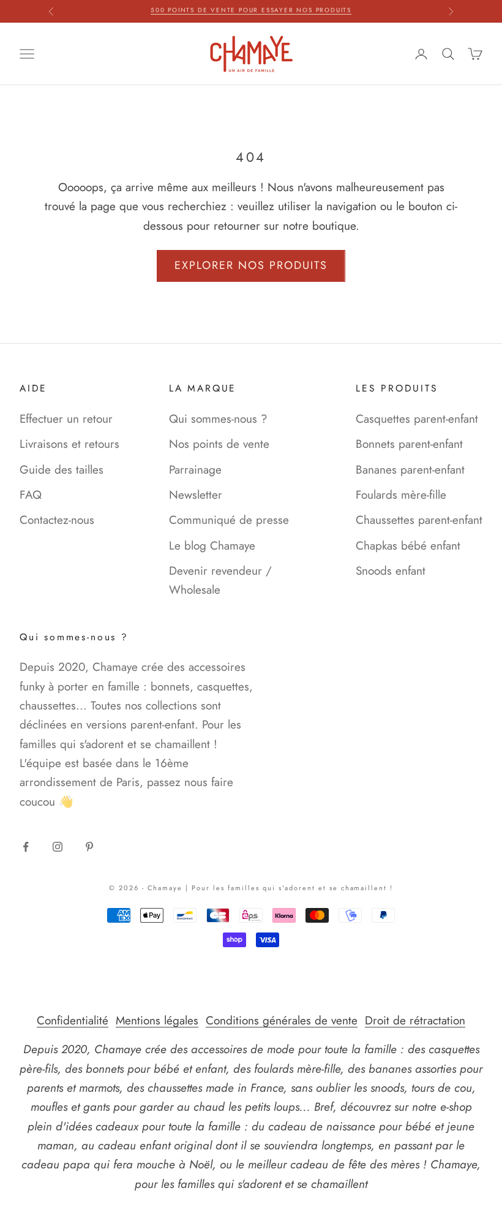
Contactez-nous (57, 520)
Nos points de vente (219, 444)
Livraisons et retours (69, 444)
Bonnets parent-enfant (409, 444)
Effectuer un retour (66, 418)
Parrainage (195, 469)
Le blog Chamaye (212, 545)
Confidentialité (72, 1020)
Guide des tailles (61, 469)
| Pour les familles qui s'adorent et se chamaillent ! (289, 888)
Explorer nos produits (251, 265)
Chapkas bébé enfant (408, 545)
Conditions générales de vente (282, 1020)
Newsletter (195, 494)
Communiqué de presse (229, 520)
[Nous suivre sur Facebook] (26, 847)
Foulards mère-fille (401, 494)
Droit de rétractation (415, 1020)
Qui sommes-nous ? (218, 418)
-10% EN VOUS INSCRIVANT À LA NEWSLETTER (251, 11)
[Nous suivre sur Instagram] (57, 847)
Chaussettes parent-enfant (419, 520)
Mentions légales (157, 1020)
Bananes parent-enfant (410, 469)
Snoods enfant (390, 570)
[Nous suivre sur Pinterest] (89, 847)
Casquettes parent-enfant (417, 418)
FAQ (31, 494)
